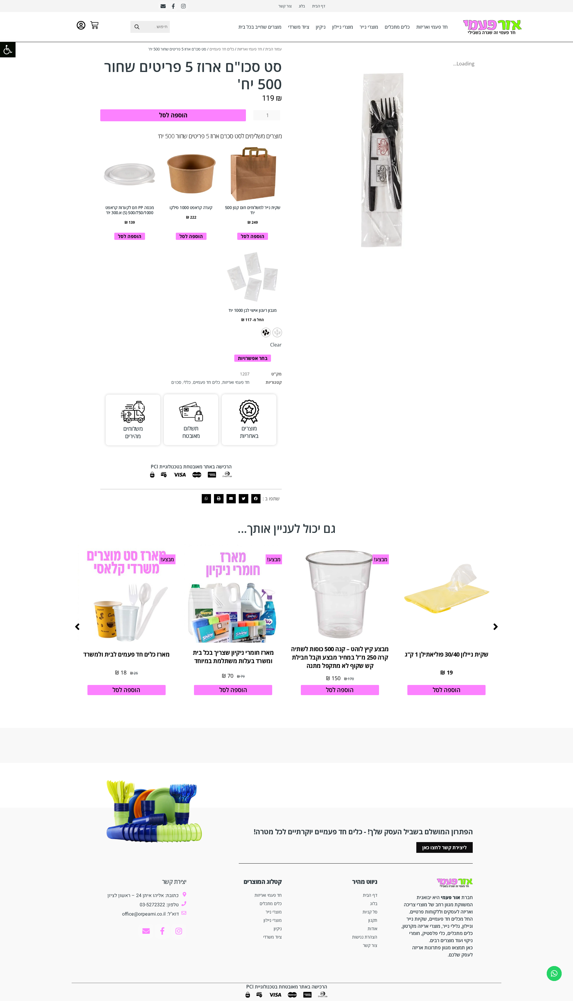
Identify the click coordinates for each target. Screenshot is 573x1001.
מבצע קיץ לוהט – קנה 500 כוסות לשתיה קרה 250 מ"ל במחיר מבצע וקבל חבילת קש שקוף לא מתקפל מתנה (340, 657)
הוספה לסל (173, 115)
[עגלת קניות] (94, 25)
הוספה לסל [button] (252, 236)
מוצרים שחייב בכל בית (259, 27)
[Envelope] (163, 6)
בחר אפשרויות (252, 358)
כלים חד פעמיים (222, 49)
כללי (187, 382)
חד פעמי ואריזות (432, 27)
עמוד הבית (273, 49)
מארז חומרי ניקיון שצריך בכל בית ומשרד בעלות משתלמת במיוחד (233, 657)
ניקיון (321, 27)
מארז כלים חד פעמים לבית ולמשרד (126, 654)
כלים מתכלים (397, 27)
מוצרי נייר (369, 27)
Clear (276, 344)
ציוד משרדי (298, 27)
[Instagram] (183, 6)
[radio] (277, 332)
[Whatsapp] (554, 973)
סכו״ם (176, 382)
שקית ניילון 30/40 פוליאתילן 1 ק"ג (447, 654)
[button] (256, 499)
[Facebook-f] (173, 6)
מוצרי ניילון (342, 27)
